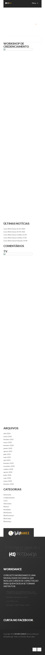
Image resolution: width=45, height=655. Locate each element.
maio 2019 (7, 457)
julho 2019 (7, 454)
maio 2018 (7, 478)
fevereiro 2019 (8, 463)
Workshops (7, 521)
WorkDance (7, 512)
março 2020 (7, 442)
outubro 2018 (8, 469)
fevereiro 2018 (8, 484)
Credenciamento (9, 498)
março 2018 (7, 481)
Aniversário (7, 495)
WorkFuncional (8, 515)
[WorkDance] (8, 3)
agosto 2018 (7, 472)
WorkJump (7, 518)
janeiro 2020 (7, 448)
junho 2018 (7, 475)
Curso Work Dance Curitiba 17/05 (15, 238)
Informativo (7, 504)
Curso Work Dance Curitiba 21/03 (15, 235)
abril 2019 (6, 460)
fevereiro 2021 (8, 439)
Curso (5, 501)
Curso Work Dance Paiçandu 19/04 (15, 241)
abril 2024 (6, 433)
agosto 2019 (7, 451)
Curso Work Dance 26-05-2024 (14, 229)
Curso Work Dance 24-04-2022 (14, 232)
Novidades (7, 509)
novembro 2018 (9, 466)
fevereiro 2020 (8, 445)
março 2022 (7, 436)
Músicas (6, 507)
